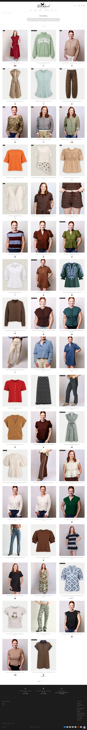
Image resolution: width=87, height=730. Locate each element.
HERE (27, 693)
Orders (3, 703)
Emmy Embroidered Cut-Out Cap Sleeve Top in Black (72, 633)
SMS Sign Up (79, 719)
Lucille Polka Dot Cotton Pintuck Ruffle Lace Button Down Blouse (15, 482)
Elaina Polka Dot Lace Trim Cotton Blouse (72, 177)
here (63, 693)
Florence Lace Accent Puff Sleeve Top (43, 557)
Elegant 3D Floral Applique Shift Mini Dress (15, 595)
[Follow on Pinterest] (10, 723)
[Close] (53, 728)
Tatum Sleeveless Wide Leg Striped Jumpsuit (15, 101)
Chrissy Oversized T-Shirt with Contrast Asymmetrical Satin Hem (43, 177)
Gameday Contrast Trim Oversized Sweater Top (15, 177)
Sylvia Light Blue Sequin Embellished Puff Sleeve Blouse (72, 595)
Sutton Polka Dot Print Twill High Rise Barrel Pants (72, 101)
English (75, 5)
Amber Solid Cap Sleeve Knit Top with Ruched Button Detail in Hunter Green (72, 331)
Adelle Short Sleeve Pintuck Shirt (15, 292)
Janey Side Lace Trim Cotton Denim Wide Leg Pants (43, 482)
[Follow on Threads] (8, 723)
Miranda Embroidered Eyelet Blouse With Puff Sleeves (43, 444)
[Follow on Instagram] (5, 723)
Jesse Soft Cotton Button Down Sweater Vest (15, 444)
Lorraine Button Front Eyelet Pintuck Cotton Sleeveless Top (72, 482)
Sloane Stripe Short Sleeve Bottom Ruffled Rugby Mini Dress (71, 557)
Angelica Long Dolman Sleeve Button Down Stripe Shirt (71, 139)
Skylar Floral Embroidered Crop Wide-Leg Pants (15, 369)
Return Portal (79, 709)
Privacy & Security (80, 716)
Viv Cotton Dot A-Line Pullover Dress (43, 292)
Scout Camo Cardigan (15, 139)
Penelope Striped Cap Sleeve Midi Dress (71, 444)
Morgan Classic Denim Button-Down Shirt (43, 369)
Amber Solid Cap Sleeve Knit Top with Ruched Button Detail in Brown (43, 331)
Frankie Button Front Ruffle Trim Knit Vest (43, 101)
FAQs (78, 706)
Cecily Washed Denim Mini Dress (72, 369)
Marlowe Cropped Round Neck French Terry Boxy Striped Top (43, 215)
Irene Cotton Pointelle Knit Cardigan (15, 519)
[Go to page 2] (48, 680)
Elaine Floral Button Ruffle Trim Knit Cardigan (43, 519)
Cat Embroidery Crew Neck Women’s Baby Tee (15, 633)
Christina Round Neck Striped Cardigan (43, 139)
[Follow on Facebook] (2, 723)
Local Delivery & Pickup (80, 713)
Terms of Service (79, 718)
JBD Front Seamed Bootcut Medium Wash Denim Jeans (15, 557)
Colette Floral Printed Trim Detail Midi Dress (43, 595)
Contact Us (79, 703)
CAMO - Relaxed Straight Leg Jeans (43, 633)
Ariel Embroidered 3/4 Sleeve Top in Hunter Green (71, 292)
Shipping (78, 711)
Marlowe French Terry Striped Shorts (72, 215)
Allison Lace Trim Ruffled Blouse (15, 215)
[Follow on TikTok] (13, 723)
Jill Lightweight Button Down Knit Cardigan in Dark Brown (15, 330)
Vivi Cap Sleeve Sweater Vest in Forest (71, 519)
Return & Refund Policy (80, 708)
